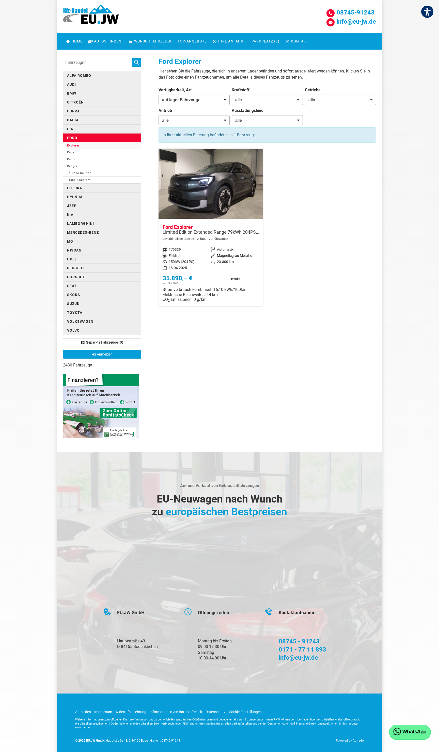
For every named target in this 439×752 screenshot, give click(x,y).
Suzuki (74, 304)
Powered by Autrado (350, 740)
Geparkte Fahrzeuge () (104, 342)
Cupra (73, 111)
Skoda (73, 295)
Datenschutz (216, 712)
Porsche (76, 277)
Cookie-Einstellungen (245, 712)
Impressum (103, 712)
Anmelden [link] (105, 354)
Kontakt (299, 41)
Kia (70, 215)
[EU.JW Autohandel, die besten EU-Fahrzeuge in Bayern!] (91, 16)
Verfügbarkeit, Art (175, 89)
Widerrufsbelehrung (130, 712)
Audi (71, 84)
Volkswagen (80, 321)
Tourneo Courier (79, 173)
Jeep (71, 206)
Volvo (73, 330)
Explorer (73, 145)
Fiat (71, 129)
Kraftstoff (240, 89)
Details (235, 279)
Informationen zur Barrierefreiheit (176, 712)
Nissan (74, 250)
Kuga (70, 152)
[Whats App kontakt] (410, 732)
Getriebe (313, 89)
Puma (71, 159)
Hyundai (75, 197)
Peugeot (76, 268)
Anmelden (83, 712)
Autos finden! (108, 41)
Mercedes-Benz (83, 232)
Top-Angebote (192, 41)
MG (70, 241)
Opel (72, 259)
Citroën (75, 102)
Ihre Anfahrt (231, 41)
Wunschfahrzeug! (152, 41)
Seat (72, 286)
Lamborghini (80, 224)
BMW (71, 93)
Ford (72, 138)
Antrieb (165, 110)
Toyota (74, 313)
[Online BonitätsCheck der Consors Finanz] (101, 405)
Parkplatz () (265, 41)
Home (77, 41)
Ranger (72, 166)
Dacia (73, 120)
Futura (74, 188)
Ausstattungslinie (247, 110)
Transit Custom (78, 180)
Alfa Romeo (79, 75)
